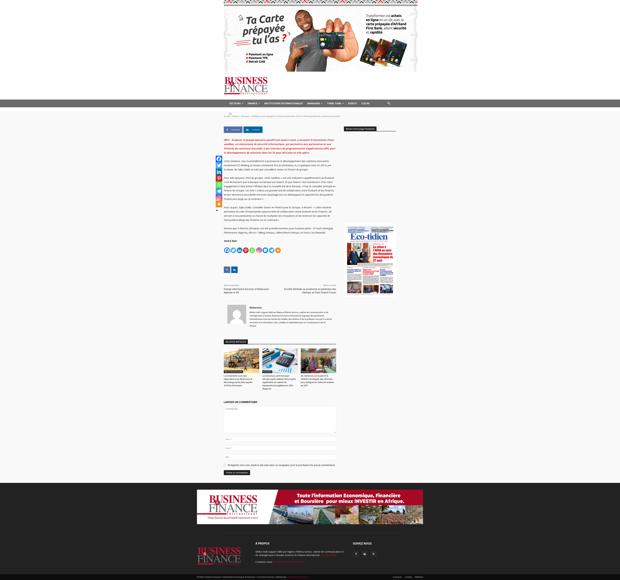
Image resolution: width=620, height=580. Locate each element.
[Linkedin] (239, 250)
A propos (397, 577)
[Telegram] (271, 250)
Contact (408, 577)
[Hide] (217, 210)
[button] (389, 103)
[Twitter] (233, 250)
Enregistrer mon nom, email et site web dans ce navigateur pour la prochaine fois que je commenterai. (281, 465)
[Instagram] (259, 250)
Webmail (419, 577)
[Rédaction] (231, 114)
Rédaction (240, 114)
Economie (267, 372)
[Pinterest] (246, 250)
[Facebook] (227, 250)
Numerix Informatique (298, 577)
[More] (278, 250)
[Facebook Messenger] (265, 250)
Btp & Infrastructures (233, 372)
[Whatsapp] (252, 250)
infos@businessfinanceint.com (289, 561)
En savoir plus (329, 555)
